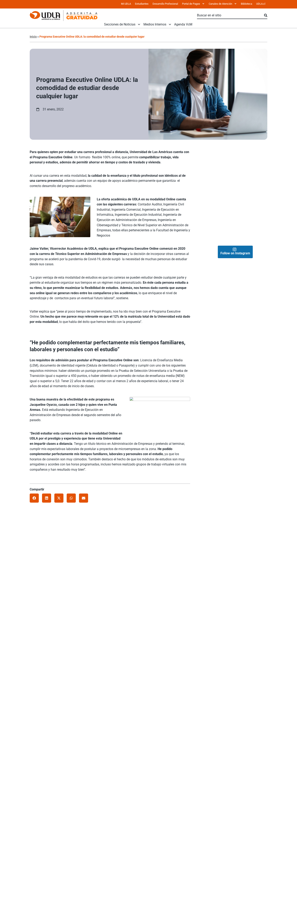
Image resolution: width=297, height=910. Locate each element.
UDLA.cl (260, 3)
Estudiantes (141, 3)
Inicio (33, 36)
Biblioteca (246, 3)
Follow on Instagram (235, 253)
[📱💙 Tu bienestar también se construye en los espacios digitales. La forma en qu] (219, 226)
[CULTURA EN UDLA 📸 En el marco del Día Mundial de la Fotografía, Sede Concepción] (251, 194)
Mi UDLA (126, 3)
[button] (34, 498)
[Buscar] (265, 15)
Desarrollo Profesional (165, 3)
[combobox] (230, 15)
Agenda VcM (183, 24)
